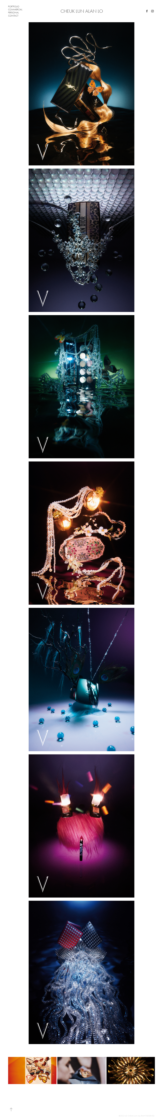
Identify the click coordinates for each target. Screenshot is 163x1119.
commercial (15, 9)
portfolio (13, 6)
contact (13, 15)
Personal (13, 12)
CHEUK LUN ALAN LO (81, 11)
